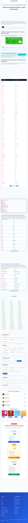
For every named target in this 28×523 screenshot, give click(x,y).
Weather (20, 314)
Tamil (1, 499)
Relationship (3, 154)
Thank (2, 244)
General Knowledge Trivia (13, 350)
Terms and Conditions (16, 519)
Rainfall (3, 108)
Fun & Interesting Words (11, 339)
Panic (2, 242)
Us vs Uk (20, 47)
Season (4, 308)
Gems (4, 302)
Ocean (12, 305)
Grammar (16, 47)
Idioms (23, 47)
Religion (4, 318)
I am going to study (4, 289)
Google (20, 312)
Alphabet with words (5, 205)
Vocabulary (11, 47)
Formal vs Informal (5, 367)
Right (2, 127)
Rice (2, 100)
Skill (2, 240)
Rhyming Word (16, 337)
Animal (20, 309)
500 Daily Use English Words (4, 510)
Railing (3, 94)
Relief (2, 170)
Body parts (4, 324)
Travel (4, 312)
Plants (4, 309)
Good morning (3, 269)
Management (13, 327)
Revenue (3, 158)
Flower (20, 308)
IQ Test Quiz (19, 350)
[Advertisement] (14, 15)
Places (12, 311)
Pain (2, 231)
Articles (18, 369)
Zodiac (12, 308)
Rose (2, 141)
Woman (3, 247)
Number (12, 309)
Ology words (4, 327)
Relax (2, 168)
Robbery (3, 125)
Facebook (16, 509)
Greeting (20, 318)
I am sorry (3, 280)
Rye (2, 102)
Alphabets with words (17, 499)
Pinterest (16, 513)
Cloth (20, 305)
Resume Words (5, 339)
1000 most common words (4, 509)
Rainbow (3, 129)
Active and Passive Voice (13, 369)
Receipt (3, 164)
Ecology (12, 315)
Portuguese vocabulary (14, 23)
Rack (2, 162)
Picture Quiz (10, 348)
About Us (18, 521)
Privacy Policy (11, 519)
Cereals (4, 315)
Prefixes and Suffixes (11, 367)
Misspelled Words (4, 49)
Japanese (2, 503)
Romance (3, 106)
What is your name (4, 271)
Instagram (16, 510)
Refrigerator (3, 183)
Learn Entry (2, 520)
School (4, 311)
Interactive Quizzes (17, 503)
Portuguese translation (7, 21)
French (2, 502)
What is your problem (4, 273)
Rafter (2, 92)
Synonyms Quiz (15, 348)
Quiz (3, 201)
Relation (3, 137)
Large (2, 238)
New (2, 224)
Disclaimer (22, 519)
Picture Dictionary (4, 200)
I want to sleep (3, 282)
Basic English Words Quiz (21, 348)
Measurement (21, 327)
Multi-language (5, 348)
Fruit (3, 305)
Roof (2, 96)
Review (3, 104)
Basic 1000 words (4, 207)
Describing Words (11, 337)
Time (11, 302)
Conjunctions (18, 371)
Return (3, 123)
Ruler (2, 172)
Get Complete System (14, 474)
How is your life (4, 287)
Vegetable (12, 321)
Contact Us (25, 519)
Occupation (12, 324)
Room (2, 98)
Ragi (2, 160)
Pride (2, 235)
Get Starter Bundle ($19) (22, 54)
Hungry (3, 249)
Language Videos (3, 513)
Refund (3, 166)
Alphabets (7, 47)
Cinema (12, 312)
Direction (4, 321)
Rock (2, 135)
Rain (2, 233)
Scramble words (4, 211)
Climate (12, 314)
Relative (3, 139)
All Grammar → (5, 373)
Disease (4, 314)
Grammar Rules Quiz (5, 350)
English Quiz (2, 514)
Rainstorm (3, 110)
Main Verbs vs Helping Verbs (6, 371)
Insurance (20, 321)
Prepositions (13, 371)
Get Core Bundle (14, 457)
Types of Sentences (5, 369)
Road (2, 133)
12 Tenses (17, 367)
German (2, 498)
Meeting (20, 315)
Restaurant (20, 324)
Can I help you (3, 278)
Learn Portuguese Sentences (14, 290)
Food (20, 302)
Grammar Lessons (17, 502)
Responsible (3, 156)
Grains (20, 311)
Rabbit (3, 81)
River (2, 131)
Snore (2, 226)
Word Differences (5, 337)
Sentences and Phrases (5, 206)
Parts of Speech (22, 367)
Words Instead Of (22, 337)
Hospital (12, 318)
